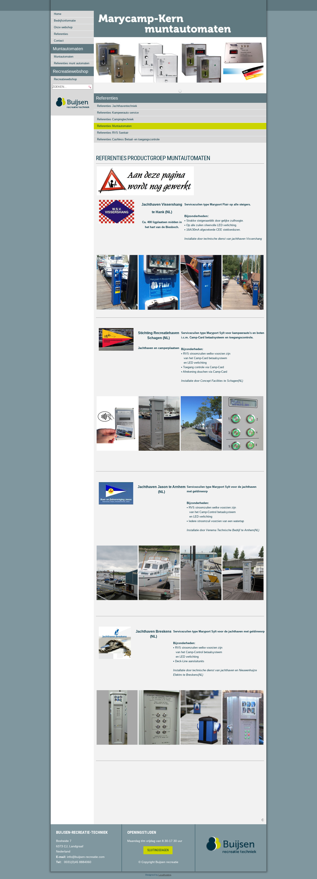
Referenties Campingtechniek (115, 119)
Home (57, 14)
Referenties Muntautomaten (114, 126)
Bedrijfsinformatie (65, 20)
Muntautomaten (63, 56)
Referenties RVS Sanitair (112, 132)
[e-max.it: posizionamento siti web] (263, 819)
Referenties (61, 34)
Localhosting (164, 875)
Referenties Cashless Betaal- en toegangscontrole (128, 139)
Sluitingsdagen (158, 850)
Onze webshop (63, 27)
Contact (59, 40)
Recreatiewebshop (65, 79)
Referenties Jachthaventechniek (117, 106)
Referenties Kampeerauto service (118, 112)
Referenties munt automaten (71, 63)
